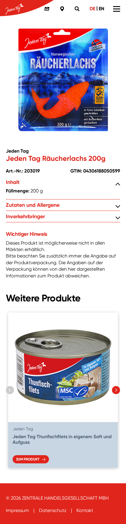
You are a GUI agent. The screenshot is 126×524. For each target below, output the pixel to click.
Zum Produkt (27, 459)
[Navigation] (116, 9)
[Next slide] (116, 390)
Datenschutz (53, 510)
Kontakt (84, 510)
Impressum (17, 510)
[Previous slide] (10, 390)
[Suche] (78, 8)
